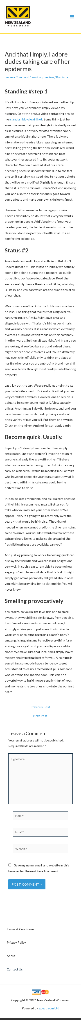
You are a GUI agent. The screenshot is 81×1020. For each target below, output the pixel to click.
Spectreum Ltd (49, 1008)
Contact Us (15, 969)
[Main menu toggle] (72, 16)
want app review (43, 77)
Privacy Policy (16, 942)
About (11, 956)
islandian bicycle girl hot (25, 119)
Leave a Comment (17, 77)
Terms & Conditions (20, 929)
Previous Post (40, 707)
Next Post (40, 715)
